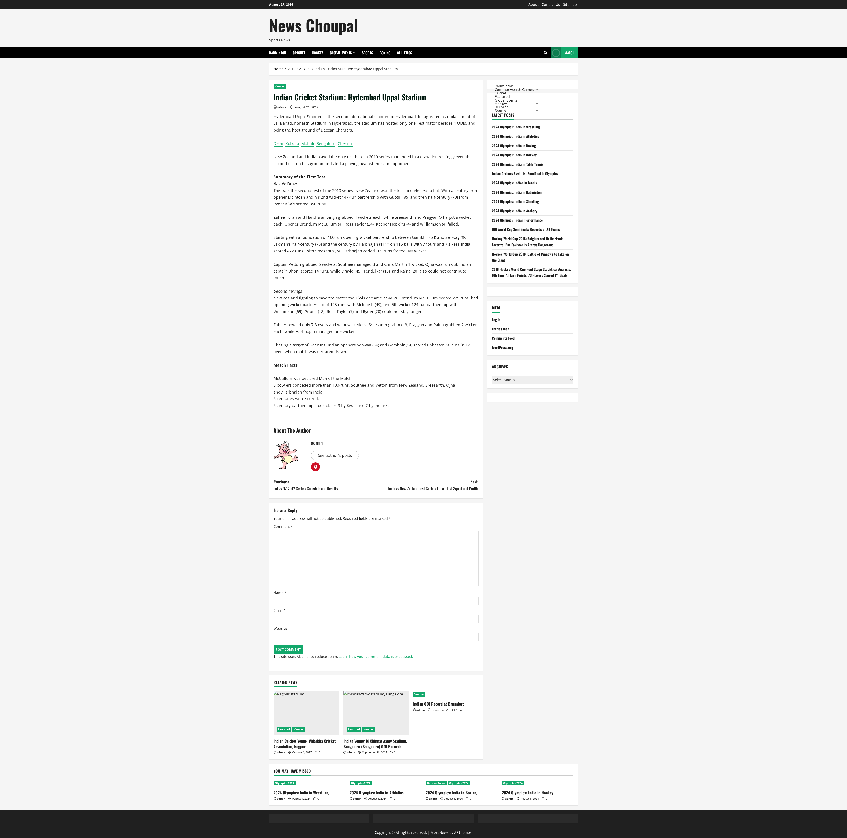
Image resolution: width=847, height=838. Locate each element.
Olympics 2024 (284, 783)
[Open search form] (545, 52)
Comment (283, 526)
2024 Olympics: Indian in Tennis (514, 183)
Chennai (345, 143)
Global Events (341, 52)
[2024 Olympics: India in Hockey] (537, 783)
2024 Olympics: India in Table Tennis (517, 164)
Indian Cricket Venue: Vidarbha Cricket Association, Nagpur (305, 743)
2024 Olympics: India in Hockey (514, 155)
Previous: (306, 485)
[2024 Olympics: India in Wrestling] (309, 783)
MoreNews (439, 832)
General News (436, 783)
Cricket (299, 52)
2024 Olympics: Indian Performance (517, 220)
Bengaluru (325, 143)
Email (279, 610)
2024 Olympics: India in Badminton (517, 192)
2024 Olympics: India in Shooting (515, 201)
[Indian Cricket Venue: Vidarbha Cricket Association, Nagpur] (306, 713)
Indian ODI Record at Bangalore (438, 704)
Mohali (307, 143)
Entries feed (500, 328)
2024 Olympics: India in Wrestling (516, 127)
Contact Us (551, 4)
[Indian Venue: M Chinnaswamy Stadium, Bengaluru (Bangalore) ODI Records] (376, 713)
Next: (433, 485)
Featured (284, 729)
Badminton (277, 52)
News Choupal (313, 25)
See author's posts (335, 455)
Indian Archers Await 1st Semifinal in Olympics (525, 173)
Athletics (404, 52)
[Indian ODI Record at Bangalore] (446, 694)
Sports (367, 52)
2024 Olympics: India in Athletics (515, 136)
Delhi (278, 143)
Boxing (385, 52)
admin (282, 107)
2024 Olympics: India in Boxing (514, 145)
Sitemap (570, 4)
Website (280, 628)
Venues (280, 86)
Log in (496, 319)
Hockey (317, 52)
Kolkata (292, 143)
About (533, 4)
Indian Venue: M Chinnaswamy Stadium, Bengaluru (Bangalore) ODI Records (375, 743)
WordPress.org (502, 347)
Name (280, 592)
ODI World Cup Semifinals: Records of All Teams (526, 229)
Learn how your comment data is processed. (376, 656)
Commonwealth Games (514, 89)
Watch (570, 52)
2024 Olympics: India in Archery (514, 210)
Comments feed (503, 338)
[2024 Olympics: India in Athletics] (385, 783)
